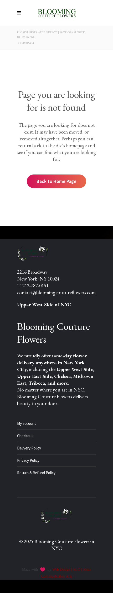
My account (26, 423)
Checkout (25, 435)
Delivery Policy (29, 448)
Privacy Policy (28, 460)
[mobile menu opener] (20, 13)
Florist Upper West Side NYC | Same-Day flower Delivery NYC (51, 34)
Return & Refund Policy (36, 472)
